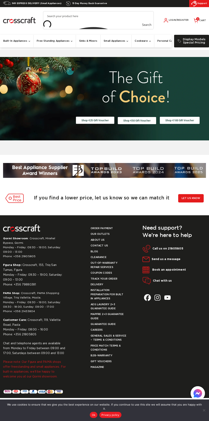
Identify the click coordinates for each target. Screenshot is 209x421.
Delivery (97, 284)
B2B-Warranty (101, 355)
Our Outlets (100, 234)
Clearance (98, 257)
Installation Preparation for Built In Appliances (107, 294)
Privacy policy (110, 415)
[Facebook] (147, 297)
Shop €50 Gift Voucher (137, 120)
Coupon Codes (101, 273)
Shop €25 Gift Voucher (95, 120)
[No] (204, 410)
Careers (97, 330)
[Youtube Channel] (167, 297)
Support (202, 3)
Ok (94, 415)
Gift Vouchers (101, 361)
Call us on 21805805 (167, 248)
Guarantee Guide (103, 324)
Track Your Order (104, 279)
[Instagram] (157, 297)
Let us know (191, 198)
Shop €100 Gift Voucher (179, 120)
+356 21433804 (24, 311)
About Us (97, 240)
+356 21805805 (24, 256)
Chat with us (162, 280)
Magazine (97, 367)
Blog (94, 251)
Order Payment (102, 228)
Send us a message (166, 259)
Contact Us (99, 246)
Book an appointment (168, 270)
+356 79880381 (25, 284)
